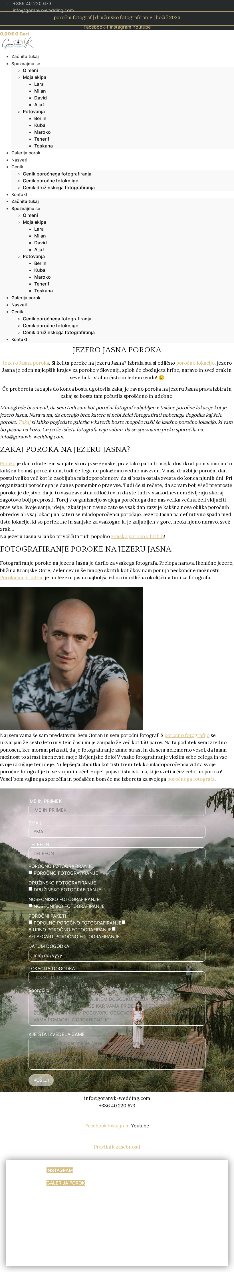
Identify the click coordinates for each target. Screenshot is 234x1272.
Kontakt (19, 194)
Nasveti (19, 304)
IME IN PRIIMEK (45, 801)
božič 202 (166, 17)
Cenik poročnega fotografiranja (57, 174)
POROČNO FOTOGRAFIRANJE (61, 866)
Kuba (39, 125)
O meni (30, 70)
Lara (39, 84)
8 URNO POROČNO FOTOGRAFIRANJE (70, 929)
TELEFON (39, 844)
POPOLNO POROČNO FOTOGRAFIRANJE (78, 922)
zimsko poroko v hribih (137, 536)
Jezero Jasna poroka (26, 363)
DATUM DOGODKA (49, 946)
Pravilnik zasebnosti (117, 1147)
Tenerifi (42, 139)
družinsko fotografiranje (123, 17)
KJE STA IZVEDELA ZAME (57, 1034)
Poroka (7, 463)
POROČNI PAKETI (47, 916)
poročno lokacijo (195, 363)
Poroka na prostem (22, 577)
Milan (40, 91)
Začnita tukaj (25, 201)
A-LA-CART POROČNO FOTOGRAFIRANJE (74, 936)
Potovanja (34, 111)
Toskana (43, 146)
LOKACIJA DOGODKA (52, 968)
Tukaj (24, 422)
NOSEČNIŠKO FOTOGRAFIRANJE (64, 899)
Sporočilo (39, 990)
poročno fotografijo (186, 735)
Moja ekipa (34, 77)
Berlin (40, 118)
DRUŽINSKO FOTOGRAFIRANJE (62, 882)
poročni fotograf (73, 17)
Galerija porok (25, 297)
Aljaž (39, 104)
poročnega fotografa (191, 779)
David (40, 98)
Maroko (42, 132)
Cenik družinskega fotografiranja (59, 187)
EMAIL (35, 822)
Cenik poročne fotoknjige (50, 180)
